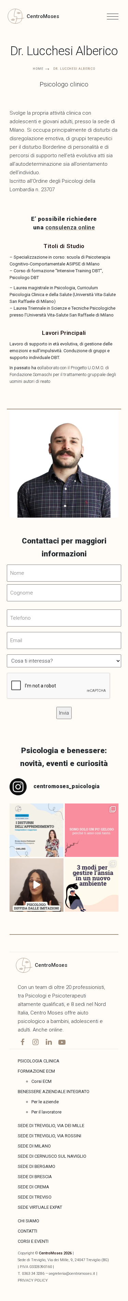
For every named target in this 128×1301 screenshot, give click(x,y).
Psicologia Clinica (38, 1060)
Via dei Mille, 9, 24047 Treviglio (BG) (78, 1260)
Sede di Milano (34, 1146)
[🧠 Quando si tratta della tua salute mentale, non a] (36, 885)
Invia (34, 64)
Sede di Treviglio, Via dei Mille (51, 1125)
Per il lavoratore (46, 1112)
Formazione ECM (36, 1071)
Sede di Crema (33, 1186)
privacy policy (52, 82)
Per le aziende (45, 1101)
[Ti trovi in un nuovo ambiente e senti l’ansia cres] (91, 885)
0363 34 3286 (33, 1273)
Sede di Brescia (35, 1176)
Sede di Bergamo (36, 1166)
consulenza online (70, 227)
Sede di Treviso (35, 1197)
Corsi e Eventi (33, 1241)
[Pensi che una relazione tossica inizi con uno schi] (91, 830)
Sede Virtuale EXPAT (40, 1207)
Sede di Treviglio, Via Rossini (49, 1135)
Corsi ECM (41, 1081)
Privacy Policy (33, 1280)
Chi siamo (28, 1220)
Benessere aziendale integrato (53, 1091)
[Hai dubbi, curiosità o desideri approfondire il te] (36, 830)
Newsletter (28, 24)
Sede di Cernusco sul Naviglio (52, 1156)
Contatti (27, 1231)
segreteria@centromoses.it (71, 1273)
